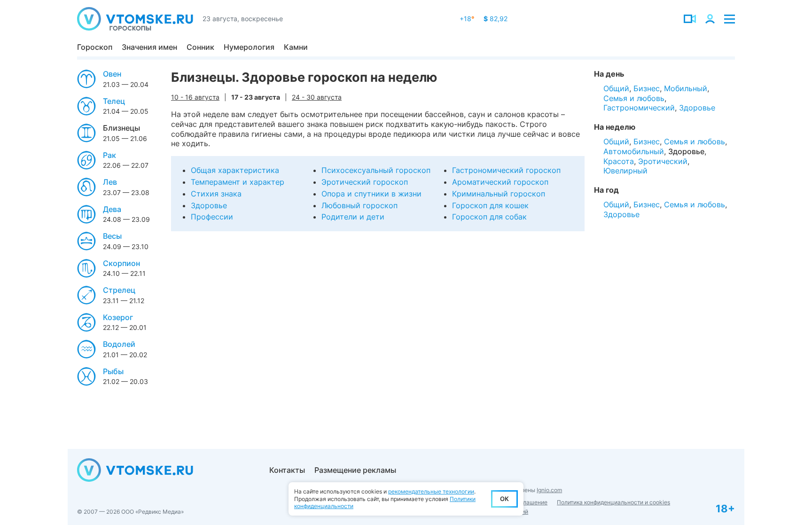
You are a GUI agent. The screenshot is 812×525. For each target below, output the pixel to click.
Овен (112, 73)
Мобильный (685, 88)
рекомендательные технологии (431, 491)
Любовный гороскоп (359, 205)
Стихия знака (216, 193)
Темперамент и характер (237, 182)
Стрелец (119, 290)
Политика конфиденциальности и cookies (613, 502)
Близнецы (121, 128)
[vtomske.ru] (135, 19)
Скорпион (121, 263)
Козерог (118, 317)
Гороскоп (94, 47)
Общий (616, 88)
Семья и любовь (633, 98)
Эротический (662, 161)
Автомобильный (633, 151)
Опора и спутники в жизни (371, 193)
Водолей (119, 344)
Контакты (287, 470)
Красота (618, 161)
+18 (467, 19)
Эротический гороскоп (364, 182)
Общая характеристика (235, 170)
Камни (296, 47)
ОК (504, 498)
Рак (109, 155)
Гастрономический (639, 107)
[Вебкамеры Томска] (690, 19)
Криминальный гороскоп (498, 193)
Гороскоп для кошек (490, 205)
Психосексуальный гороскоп (375, 170)
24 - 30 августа (317, 97)
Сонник (200, 47)
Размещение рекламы (355, 470)
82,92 (496, 19)
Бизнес (646, 88)
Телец (114, 101)
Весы (112, 236)
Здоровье (209, 205)
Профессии (212, 216)
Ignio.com (549, 490)
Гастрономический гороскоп (506, 170)
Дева (112, 209)
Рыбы (113, 371)
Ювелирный (625, 170)
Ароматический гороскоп (500, 182)
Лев (110, 182)
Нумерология (249, 47)
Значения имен (149, 47)
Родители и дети (352, 216)
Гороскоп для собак (489, 216)
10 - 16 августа (195, 97)
